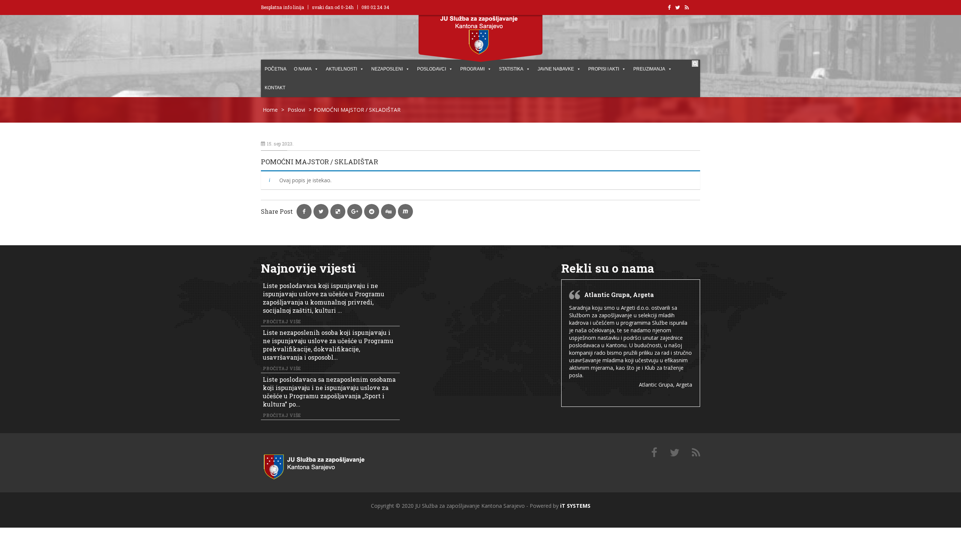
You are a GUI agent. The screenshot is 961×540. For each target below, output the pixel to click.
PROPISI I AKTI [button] (603, 69)
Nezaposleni (387, 69)
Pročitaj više (282, 321)
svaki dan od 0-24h (333, 7)
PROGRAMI (472, 69)
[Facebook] (654, 452)
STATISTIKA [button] (511, 69)
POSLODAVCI (431, 69)
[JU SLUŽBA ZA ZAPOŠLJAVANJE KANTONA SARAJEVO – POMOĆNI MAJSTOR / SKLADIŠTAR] (323, 465)
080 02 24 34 (375, 7)
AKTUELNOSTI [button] (341, 69)
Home (270, 109)
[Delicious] (696, 452)
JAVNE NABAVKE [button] (556, 69)
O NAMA (303, 69)
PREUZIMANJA (649, 69)
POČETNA (275, 69)
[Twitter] (674, 452)
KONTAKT (275, 87)
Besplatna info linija (282, 7)
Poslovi (296, 109)
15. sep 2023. (280, 143)
